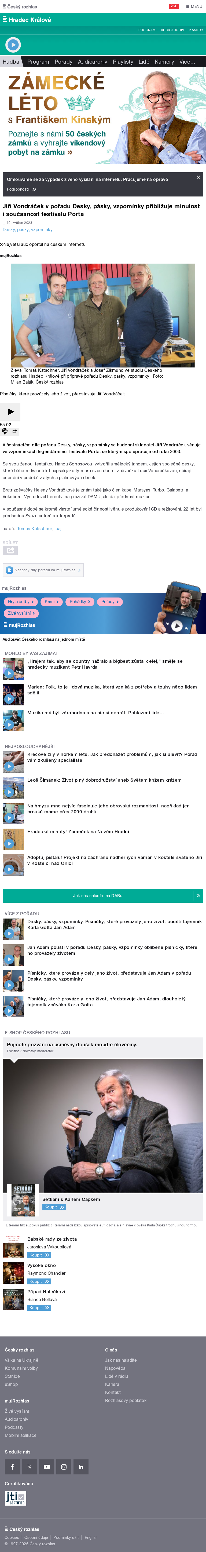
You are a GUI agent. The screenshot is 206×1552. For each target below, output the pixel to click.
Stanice (12, 1376)
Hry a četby (19, 601)
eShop (11, 1384)
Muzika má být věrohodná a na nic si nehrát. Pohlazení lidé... (95, 712)
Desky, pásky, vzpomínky (28, 229)
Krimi (49, 601)
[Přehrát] (10, 412)
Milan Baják (22, 382)
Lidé (144, 62)
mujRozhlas (14, 588)
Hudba (11, 62)
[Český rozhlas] (20, 6)
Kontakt (113, 1392)
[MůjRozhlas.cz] (10, 256)
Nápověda (115, 1368)
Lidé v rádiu (116, 1376)
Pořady (64, 62)
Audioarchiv (172, 30)
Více (187, 62)
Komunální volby (21, 1368)
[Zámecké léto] (103, 115)
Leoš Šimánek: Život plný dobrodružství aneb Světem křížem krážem (104, 780)
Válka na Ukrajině (21, 1360)
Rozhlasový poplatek (125, 1400)
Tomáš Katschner (34, 528)
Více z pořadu (22, 913)
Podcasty (14, 1427)
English (91, 1537)
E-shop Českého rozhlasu (37, 1032)
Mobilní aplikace (21, 1435)
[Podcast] (5, 432)
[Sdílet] (14, 432)
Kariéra (112, 1384)
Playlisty (123, 62)
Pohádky (78, 601)
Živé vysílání (19, 613)
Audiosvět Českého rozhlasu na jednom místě (44, 639)
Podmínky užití (66, 1537)
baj (58, 528)
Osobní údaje (36, 1537)
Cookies (12, 1537)
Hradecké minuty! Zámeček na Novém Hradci (78, 831)
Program (146, 30)
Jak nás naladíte (121, 1360)
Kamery (196, 30)
